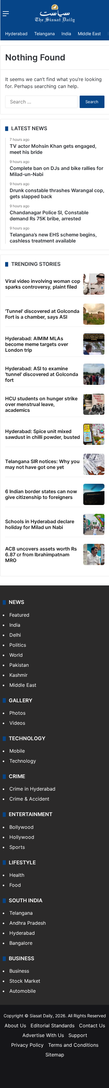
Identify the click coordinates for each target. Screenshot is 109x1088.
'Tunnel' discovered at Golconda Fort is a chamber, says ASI (42, 314)
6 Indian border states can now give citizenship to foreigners (41, 494)
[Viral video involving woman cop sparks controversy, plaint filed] (93, 284)
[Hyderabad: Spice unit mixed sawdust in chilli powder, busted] (93, 434)
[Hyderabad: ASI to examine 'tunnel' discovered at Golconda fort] (93, 374)
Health (16, 875)
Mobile (17, 751)
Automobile (22, 991)
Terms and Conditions (73, 1045)
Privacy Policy (27, 1045)
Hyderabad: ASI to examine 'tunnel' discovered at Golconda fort (41, 374)
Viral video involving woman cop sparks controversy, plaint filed (42, 284)
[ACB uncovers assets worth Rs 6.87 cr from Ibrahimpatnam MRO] (93, 554)
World (16, 655)
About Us (15, 1025)
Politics (17, 645)
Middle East (89, 33)
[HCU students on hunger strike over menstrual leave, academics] (93, 404)
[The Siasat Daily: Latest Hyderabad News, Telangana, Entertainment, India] (55, 13)
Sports (17, 847)
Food (15, 885)
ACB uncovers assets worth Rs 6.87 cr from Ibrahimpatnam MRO (41, 554)
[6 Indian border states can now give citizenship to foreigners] (93, 494)
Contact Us (92, 1025)
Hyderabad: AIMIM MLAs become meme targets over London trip (36, 344)
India (66, 33)
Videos (17, 723)
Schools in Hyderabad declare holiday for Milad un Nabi (39, 524)
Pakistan (19, 665)
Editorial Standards (52, 1025)
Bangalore (20, 943)
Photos (17, 713)
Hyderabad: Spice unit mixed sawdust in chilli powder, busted (42, 434)
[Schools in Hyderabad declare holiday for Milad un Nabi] (93, 524)
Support (77, 1035)
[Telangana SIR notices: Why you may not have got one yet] (93, 464)
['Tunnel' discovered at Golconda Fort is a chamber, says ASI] (93, 314)
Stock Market (24, 981)
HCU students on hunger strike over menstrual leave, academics (41, 404)
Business (19, 971)
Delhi (15, 635)
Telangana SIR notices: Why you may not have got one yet (42, 464)
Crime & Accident (29, 799)
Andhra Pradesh (27, 923)
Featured (19, 615)
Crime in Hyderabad (32, 789)
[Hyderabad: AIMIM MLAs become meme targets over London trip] (93, 344)
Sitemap (54, 1055)
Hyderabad (16, 33)
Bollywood (21, 827)
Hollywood (21, 837)
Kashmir (18, 675)
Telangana (44, 33)
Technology (22, 761)
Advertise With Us (43, 1035)
